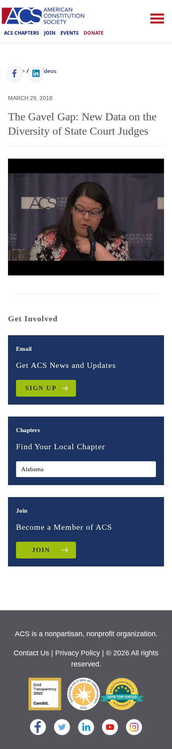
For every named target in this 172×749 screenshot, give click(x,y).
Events (69, 32)
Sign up (41, 388)
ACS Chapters (21, 32)
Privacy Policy (77, 653)
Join (50, 32)
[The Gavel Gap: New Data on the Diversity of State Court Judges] (86, 216)
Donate (94, 32)
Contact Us (31, 653)
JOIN (41, 550)
